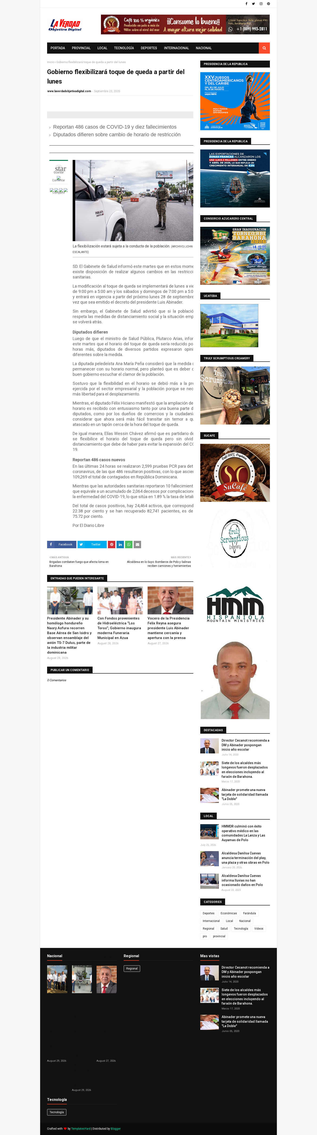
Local (229, 921)
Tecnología (241, 928)
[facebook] (246, 3)
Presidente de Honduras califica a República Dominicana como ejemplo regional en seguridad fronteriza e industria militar (57, 1026)
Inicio (50, 62)
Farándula (249, 913)
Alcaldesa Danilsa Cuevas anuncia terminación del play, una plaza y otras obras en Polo (245, 857)
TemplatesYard (81, 1128)
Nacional (245, 921)
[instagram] (261, 3)
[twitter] (253, 3)
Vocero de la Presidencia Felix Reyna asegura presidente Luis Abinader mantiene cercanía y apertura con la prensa (169, 628)
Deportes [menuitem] (149, 48)
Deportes (208, 913)
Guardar (59, 172)
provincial (219, 936)
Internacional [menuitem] (176, 48)
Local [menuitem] (102, 48)
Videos (258, 928)
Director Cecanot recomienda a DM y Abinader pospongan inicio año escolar (245, 745)
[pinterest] (268, 3)
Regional (208, 928)
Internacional (211, 921)
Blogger (116, 1128)
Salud (224, 928)
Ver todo (109, 957)
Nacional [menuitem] (204, 48)
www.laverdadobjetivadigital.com (69, 91)
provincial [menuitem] (81, 48)
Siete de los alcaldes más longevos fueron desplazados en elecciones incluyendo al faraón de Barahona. (245, 769)
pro (205, 936)
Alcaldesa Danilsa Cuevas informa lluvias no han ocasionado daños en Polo (242, 880)
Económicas (229, 913)
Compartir (58, 192)
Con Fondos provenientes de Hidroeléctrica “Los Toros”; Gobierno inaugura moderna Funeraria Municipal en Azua (119, 628)
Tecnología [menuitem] (124, 48)
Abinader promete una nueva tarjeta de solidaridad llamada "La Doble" (245, 794)
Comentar (58, 180)
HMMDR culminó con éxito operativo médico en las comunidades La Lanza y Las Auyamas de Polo (243, 833)
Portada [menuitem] (58, 48)
